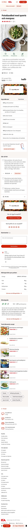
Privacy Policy (24, 266)
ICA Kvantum (4, 484)
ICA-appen (3, 450)
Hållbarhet (4, 496)
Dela (12, 73)
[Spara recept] (8, 328)
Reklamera (3, 506)
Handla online (4, 436)
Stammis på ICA (5, 460)
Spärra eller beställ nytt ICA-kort (8, 510)
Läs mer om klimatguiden (13, 319)
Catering (3, 440)
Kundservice (4, 504)
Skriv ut (6, 73)
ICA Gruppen (4, 478)
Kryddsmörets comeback (15, 338)
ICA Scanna (3, 452)
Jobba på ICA (4, 492)
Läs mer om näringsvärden (13, 293)
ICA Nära (3, 480)
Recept (4, 10)
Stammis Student (5, 464)
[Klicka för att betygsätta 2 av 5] (12, 227)
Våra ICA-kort (4, 470)
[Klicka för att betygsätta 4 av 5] (16, 227)
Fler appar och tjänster (6, 456)
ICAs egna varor (4, 476)
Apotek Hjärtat (4, 442)
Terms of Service (13, 267)
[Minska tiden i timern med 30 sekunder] (3, 173)
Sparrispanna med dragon (16, 327)
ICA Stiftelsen (4, 498)
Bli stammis (3, 462)
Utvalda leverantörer (5, 488)
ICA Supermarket (5, 482)
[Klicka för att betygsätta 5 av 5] (18, 227)
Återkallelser (4, 508)
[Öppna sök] (17, 2)
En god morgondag (5, 500)
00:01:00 (7, 173)
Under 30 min (5, 55)
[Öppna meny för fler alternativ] (8, 330)
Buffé (3, 80)
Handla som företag (5, 444)
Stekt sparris (12, 382)
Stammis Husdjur (5, 466)
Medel (22, 55)
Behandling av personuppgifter (8, 512)
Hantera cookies (4, 514)
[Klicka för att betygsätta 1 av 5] (9, 227)
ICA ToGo (3, 454)
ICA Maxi (3, 486)
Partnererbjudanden (5, 468)
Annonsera (3, 490)
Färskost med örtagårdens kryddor (18, 371)
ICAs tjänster (4, 448)
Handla (3, 433)
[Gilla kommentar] (6, 262)
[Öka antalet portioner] (26, 99)
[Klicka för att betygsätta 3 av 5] (14, 227)
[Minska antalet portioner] (16, 99)
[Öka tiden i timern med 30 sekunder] (11, 173)
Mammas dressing (14, 349)
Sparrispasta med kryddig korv (17, 360)
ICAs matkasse (4, 438)
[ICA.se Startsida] (10, 2)
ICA (2, 474)
